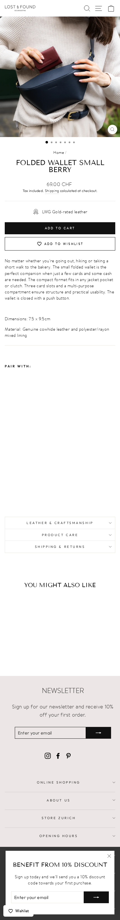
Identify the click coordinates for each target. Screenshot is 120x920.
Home (58, 152)
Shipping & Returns (60, 546)
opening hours (58, 836)
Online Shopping (58, 782)
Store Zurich (59, 818)
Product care (60, 535)
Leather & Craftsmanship (60, 523)
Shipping (52, 190)
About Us (58, 800)
